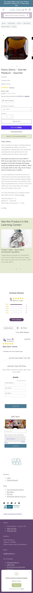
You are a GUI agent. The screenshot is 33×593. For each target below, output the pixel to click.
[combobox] (16, 15)
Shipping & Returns (13, 562)
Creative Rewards (12, 480)
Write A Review (16, 319)
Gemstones (11, 23)
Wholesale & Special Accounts (16, 496)
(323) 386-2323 (11, 531)
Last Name (8, 393)
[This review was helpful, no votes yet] (25, 358)
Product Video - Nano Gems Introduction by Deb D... (12, 251)
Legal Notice (11, 565)
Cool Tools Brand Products (15, 489)
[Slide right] (20, 66)
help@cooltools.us (9, 553)
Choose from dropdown (7, 106)
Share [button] (5, 208)
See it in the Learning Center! (16, 136)
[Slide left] (13, 66)
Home (3, 23)
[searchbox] (9, 328)
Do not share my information (16, 567)
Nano (19, 23)
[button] (3, 9)
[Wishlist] (26, 9)
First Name (8, 388)
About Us (10, 569)
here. (22, 195)
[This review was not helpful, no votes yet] (28, 358)
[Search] (27, 15)
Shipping (3, 93)
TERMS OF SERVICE (10, 438)
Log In (9, 478)
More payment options (16, 131)
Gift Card (9, 494)
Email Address (9, 383)
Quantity (3, 113)
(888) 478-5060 (11, 528)
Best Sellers (10, 492)
